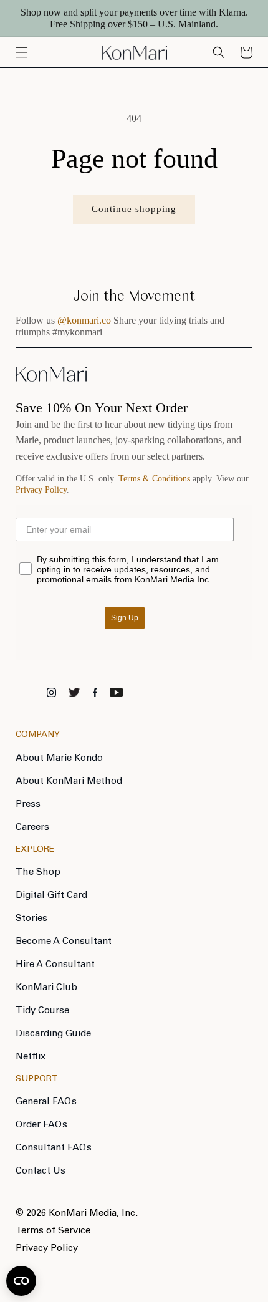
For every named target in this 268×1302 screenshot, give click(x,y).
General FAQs (46, 1102)
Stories (31, 918)
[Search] (218, 52)
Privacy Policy (41, 489)
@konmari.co (84, 320)
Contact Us (40, 1171)
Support (37, 1079)
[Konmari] (51, 378)
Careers (32, 827)
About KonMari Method (69, 781)
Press (28, 804)
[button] (246, 52)
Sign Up (124, 618)
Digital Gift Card (51, 895)
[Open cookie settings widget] (21, 1281)
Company (38, 735)
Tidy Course (42, 1011)
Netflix (30, 1057)
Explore (35, 850)
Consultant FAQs (54, 1148)
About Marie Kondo (59, 758)
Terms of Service (53, 1231)
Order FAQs (41, 1125)
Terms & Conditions (154, 478)
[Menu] (22, 52)
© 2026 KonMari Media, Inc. (77, 1213)
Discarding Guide (53, 1034)
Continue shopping (134, 209)
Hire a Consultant (55, 965)
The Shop (38, 872)
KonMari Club (46, 988)
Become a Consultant (64, 942)
